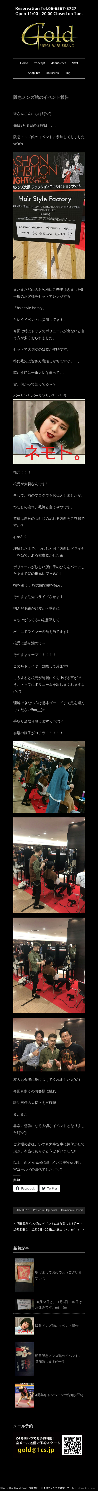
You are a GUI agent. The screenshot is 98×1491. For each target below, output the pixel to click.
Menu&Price (58, 63)
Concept (39, 63)
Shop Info (34, 73)
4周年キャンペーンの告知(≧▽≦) (59, 1395)
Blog (67, 73)
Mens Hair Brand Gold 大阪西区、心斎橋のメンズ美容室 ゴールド (39, 1488)
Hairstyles (52, 73)
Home (24, 63)
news (54, 1210)
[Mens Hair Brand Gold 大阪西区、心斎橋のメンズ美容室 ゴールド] (49, 26)
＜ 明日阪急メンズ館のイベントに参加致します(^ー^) (47, 1223)
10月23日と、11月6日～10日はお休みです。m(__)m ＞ (49, 1229)
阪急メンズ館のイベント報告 (56, 1326)
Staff (75, 63)
